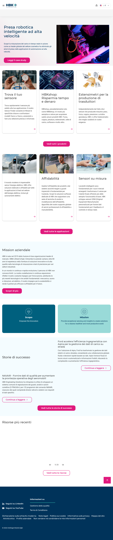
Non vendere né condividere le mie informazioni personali (59, 519)
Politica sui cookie (58, 516)
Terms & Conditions (38, 510)
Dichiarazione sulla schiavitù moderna (19, 516)
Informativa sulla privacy (79, 516)
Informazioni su (37, 499)
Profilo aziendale (23, 519)
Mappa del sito (98, 516)
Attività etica (9, 519)
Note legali (43, 516)
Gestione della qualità (39, 506)
